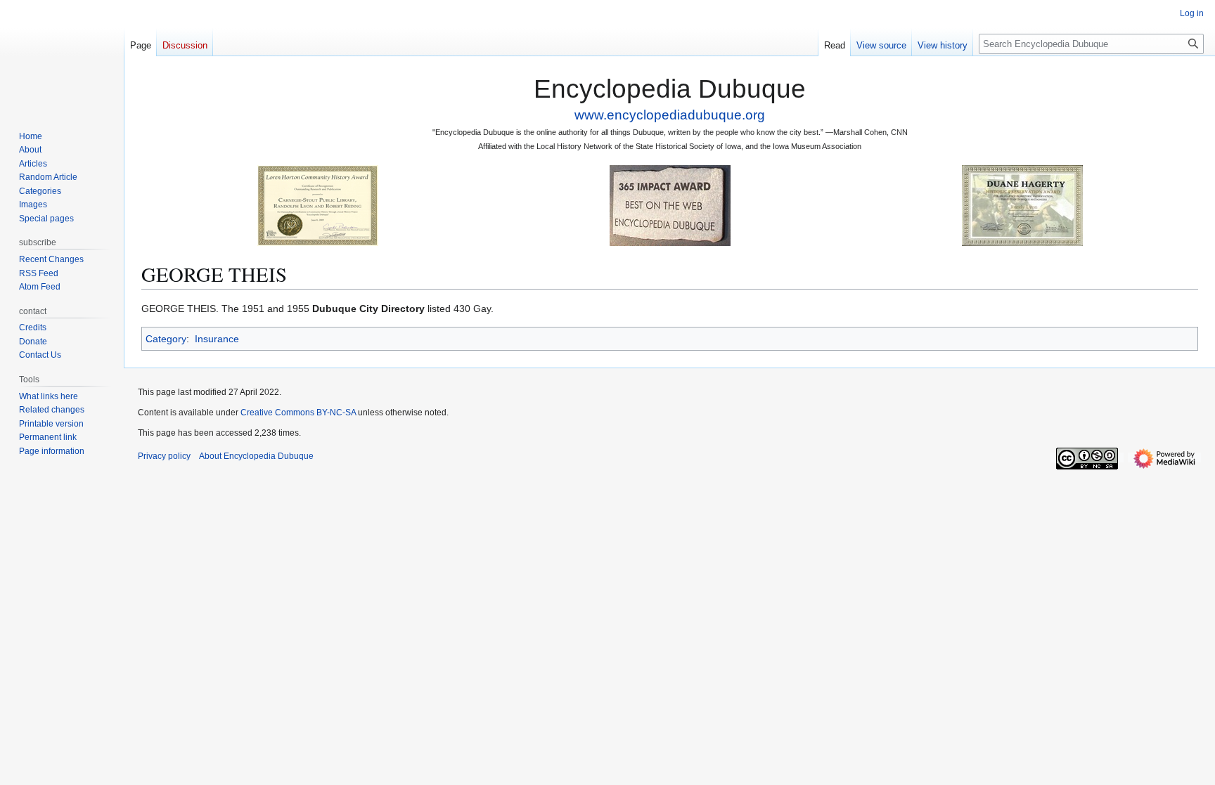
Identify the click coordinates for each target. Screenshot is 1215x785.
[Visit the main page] (62, 56)
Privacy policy (164, 456)
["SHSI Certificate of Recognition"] (317, 205)
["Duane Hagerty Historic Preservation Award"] (1022, 205)
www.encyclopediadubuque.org (669, 115)
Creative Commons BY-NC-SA (298, 412)
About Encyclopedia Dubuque (256, 456)
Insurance (217, 338)
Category (166, 338)
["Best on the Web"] (670, 205)
